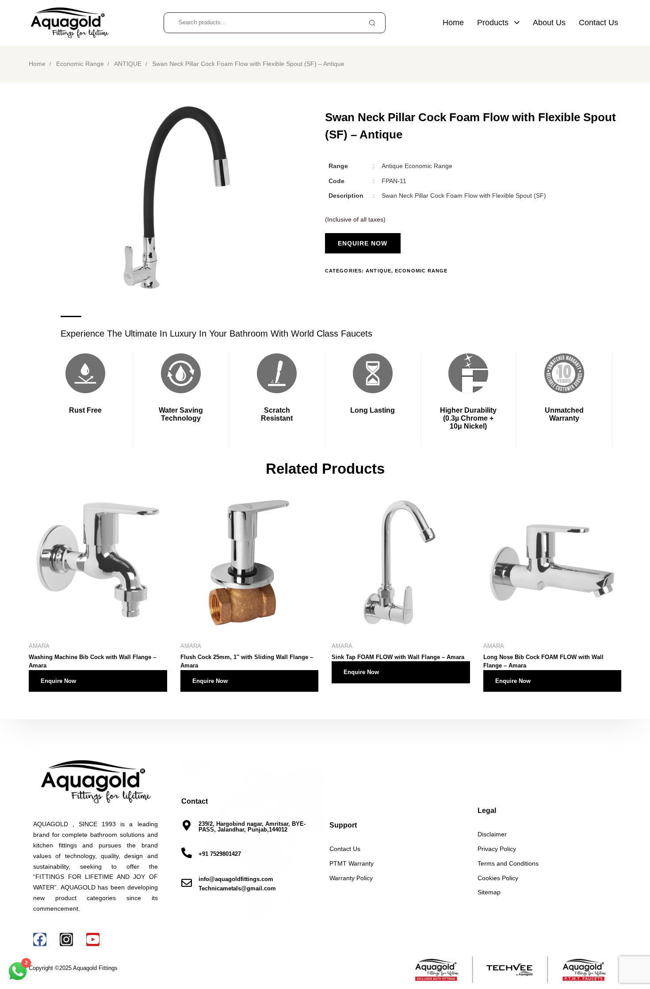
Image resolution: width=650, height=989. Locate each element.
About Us (549, 22)
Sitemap (489, 892)
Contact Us (598, 22)
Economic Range (80, 64)
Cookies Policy (498, 878)
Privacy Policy (497, 848)
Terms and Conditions (508, 863)
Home (453, 22)
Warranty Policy (351, 878)
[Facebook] (39, 939)
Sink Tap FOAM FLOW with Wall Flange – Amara (398, 657)
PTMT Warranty (351, 863)
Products (493, 22)
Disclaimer (492, 834)
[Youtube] (92, 939)
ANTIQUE (127, 64)
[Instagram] (66, 939)
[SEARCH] (372, 23)
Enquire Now (58, 681)
